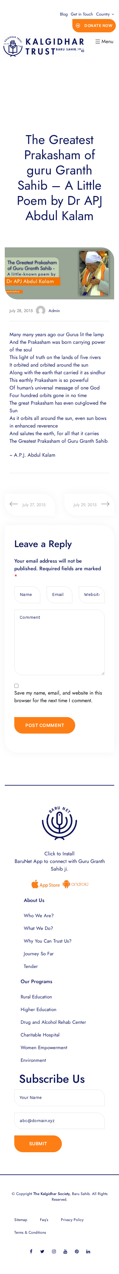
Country (103, 14)
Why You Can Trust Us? (47, 941)
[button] (94, 25)
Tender (31, 966)
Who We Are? (39, 915)
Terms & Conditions (30, 1232)
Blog (64, 14)
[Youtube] (65, 1251)
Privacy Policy (72, 1220)
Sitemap (20, 1220)
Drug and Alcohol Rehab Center (53, 1022)
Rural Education (36, 996)
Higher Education (38, 1009)
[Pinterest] (76, 1251)
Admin (54, 311)
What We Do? (38, 928)
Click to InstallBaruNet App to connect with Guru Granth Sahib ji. (60, 861)
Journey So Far (39, 953)
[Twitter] (42, 1251)
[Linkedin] (88, 1251)
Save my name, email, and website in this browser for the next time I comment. (58, 696)
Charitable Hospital (40, 1034)
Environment (33, 1060)
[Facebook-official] (30, 1251)
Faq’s (44, 1220)
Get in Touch (82, 14)
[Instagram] (53, 1251)
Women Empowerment (44, 1047)
